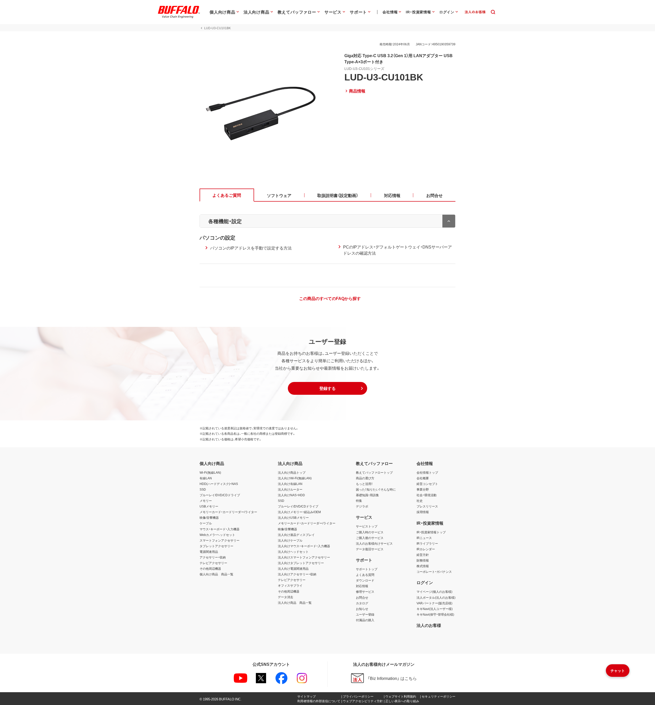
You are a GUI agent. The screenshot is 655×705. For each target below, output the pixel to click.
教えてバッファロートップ (374, 472)
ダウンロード (365, 580)
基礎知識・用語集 (367, 495)
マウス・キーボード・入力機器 (219, 529)
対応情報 (362, 586)
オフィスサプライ (290, 585)
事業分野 (423, 489)
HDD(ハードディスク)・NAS (219, 483)
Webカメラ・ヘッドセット (217, 534)
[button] (327, 388)
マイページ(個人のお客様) (434, 591)
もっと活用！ (364, 483)
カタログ (362, 603)
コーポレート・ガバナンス (434, 571)
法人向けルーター (290, 489)
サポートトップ (366, 569)
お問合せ (362, 597)
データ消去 (285, 597)
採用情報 (423, 512)
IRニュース (424, 537)
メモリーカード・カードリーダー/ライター (228, 512)
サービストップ (366, 526)
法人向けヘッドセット (293, 551)
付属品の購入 (365, 620)
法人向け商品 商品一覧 (295, 602)
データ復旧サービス (370, 549)
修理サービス (365, 591)
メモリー (206, 500)
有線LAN (206, 478)
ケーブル (206, 523)
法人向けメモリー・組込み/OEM (299, 512)
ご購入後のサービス (370, 537)
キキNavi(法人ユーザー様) (435, 608)
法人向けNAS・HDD (291, 495)
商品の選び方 (365, 478)
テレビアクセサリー (213, 563)
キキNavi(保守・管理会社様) (435, 614)
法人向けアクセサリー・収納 (297, 574)
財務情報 (423, 560)
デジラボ (362, 506)
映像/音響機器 (209, 517)
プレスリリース (427, 506)
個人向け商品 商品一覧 (216, 574)
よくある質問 (365, 574)
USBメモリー (209, 506)
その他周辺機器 (210, 568)
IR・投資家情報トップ (431, 532)
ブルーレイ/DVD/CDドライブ (220, 495)
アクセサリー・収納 (213, 557)
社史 (420, 500)
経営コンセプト (427, 483)
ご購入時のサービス (370, 532)
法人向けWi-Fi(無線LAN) (295, 478)
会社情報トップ (427, 472)
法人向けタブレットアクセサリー (301, 563)
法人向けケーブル (290, 540)
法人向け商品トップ (291, 472)
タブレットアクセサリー (216, 546)
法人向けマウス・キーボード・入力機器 (304, 546)
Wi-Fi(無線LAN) (210, 472)
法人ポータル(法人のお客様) (436, 597)
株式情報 (423, 566)
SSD (203, 489)
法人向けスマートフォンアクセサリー (304, 557)
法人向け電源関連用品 (293, 568)
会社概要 (423, 478)
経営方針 (423, 554)
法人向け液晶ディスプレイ (296, 534)
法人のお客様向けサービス (374, 543)
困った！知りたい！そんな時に (376, 489)
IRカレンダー (426, 549)
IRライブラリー (427, 543)
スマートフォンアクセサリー (219, 540)
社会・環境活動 (426, 495)
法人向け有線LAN (290, 483)
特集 (359, 500)
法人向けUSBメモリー (293, 517)
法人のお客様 (429, 625)
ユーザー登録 (365, 614)
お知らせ (362, 608)
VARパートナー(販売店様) (434, 603)
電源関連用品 (209, 551)
